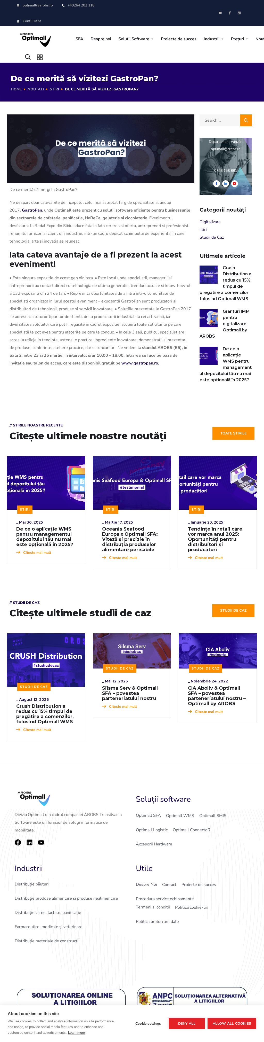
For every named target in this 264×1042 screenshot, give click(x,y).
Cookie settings (148, 1023)
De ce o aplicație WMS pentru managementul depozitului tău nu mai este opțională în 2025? (226, 364)
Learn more (76, 1033)
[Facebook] (18, 842)
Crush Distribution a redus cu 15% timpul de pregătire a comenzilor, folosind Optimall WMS (225, 283)
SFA (79, 39)
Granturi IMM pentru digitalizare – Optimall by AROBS (225, 324)
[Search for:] (226, 120)
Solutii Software (133, 39)
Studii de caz (233, 610)
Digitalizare (210, 222)
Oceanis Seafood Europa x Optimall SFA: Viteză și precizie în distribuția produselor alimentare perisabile (130, 539)
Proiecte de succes (178, 39)
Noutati (36, 89)
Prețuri (237, 39)
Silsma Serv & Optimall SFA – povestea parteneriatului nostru (130, 693)
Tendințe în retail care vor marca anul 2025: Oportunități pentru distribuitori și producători (215, 539)
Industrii (211, 39)
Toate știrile (233, 433)
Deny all (187, 1023)
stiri (54, 89)
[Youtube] (220, 12)
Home (16, 89)
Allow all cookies (232, 1023)
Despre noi (100, 39)
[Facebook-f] (229, 12)
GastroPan (32, 210)
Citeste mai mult (36, 552)
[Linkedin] (239, 12)
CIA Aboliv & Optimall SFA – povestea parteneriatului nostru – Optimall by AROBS (217, 696)
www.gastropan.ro (139, 363)
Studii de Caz (212, 237)
